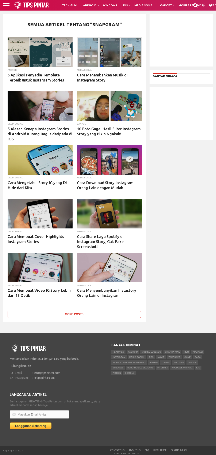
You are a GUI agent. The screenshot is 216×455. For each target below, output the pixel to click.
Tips (151, 357)
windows (118, 368)
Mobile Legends (151, 352)
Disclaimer (160, 450)
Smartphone (172, 352)
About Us (134, 450)
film (186, 352)
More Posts (74, 314)
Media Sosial (144, 5)
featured (118, 352)
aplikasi (198, 352)
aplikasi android (182, 368)
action (117, 373)
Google (129, 373)
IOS (198, 368)
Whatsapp (174, 357)
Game (187, 357)
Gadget (166, 5)
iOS (125, 5)
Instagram (119, 357)
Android (89, 5)
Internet (162, 368)
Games (166, 362)
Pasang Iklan (179, 450)
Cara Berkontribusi (126, 453)
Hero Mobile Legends (140, 368)
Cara (198, 357)
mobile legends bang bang (129, 362)
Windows (110, 5)
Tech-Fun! (69, 5)
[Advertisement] (181, 40)
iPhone (154, 362)
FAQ (147, 450)
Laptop (192, 362)
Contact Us (117, 450)
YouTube (179, 362)
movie (161, 357)
